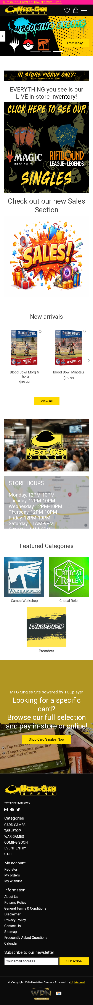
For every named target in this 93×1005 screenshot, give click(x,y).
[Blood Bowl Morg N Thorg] (24, 348)
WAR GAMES (14, 837)
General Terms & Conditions (25, 908)
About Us (11, 897)
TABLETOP (12, 831)
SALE (8, 854)
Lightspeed (78, 982)
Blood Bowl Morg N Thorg (24, 374)
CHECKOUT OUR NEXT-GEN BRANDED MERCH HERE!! (32, 2)
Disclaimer (12, 914)
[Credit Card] (58, 994)
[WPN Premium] (41, 999)
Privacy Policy (15, 920)
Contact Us (12, 926)
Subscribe (74, 961)
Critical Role (68, 601)
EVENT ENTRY (15, 848)
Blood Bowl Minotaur (68, 372)
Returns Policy (15, 902)
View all (47, 401)
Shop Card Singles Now (46, 739)
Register (10, 869)
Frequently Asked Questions (25, 938)
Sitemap (10, 932)
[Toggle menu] (84, 10)
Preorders (46, 651)
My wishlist (13, 881)
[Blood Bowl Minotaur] (69, 348)
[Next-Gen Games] (26, 10)
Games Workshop (24, 601)
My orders (12, 875)
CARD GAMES (15, 825)
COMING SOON (16, 842)
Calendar (11, 943)
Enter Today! (75, 42)
